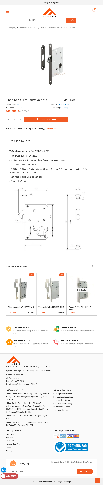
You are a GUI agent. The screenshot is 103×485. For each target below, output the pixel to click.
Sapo (69, 482)
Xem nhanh (30, 315)
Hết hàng (78, 315)
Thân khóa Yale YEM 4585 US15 (21, 307)
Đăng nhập (55, 3)
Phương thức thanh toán (63, 397)
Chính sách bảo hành (61, 407)
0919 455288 (51, 129)
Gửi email (86, 472)
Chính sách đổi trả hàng (62, 404)
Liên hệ (9, 451)
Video (8, 447)
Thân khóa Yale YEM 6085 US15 (51, 307)
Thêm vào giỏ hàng (17, 315)
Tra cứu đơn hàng (13, 444)
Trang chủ (10, 434)
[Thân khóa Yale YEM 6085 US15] (51, 290)
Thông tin (10, 441)
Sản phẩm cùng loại (16, 266)
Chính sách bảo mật (61, 410)
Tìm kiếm (71, 20)
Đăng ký (47, 3)
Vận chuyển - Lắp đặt (61, 400)
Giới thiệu (9, 438)
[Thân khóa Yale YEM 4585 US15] (21, 290)
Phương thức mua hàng (62, 394)
